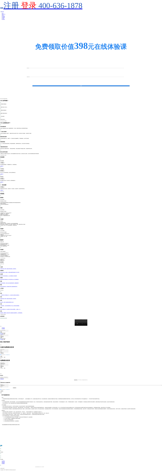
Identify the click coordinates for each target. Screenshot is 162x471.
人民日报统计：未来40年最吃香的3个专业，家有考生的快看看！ (10, 305)
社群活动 (3, 17)
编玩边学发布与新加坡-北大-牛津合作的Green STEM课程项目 (9, 279)
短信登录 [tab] (3, 328)
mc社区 (3, 18)
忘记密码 (1, 339)
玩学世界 (3, 19)
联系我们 (3, 463)
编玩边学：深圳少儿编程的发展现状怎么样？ (7, 302)
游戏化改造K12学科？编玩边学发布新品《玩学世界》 (8, 268)
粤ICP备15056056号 (13, 469)
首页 (2, 13)
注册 (1, 356)
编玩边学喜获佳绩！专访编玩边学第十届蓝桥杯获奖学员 (8, 286)
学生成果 (3, 16)
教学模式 (3, 462)
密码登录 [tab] (3, 327)
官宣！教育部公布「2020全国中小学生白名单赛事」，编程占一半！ (10, 309)
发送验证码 (2, 336)
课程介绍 (3, 461)
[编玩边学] (81, 11)
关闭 (1, 445)
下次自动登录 (3, 338)
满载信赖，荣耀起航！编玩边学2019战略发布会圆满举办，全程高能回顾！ (11, 312)
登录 (1, 337)
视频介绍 (1, 190)
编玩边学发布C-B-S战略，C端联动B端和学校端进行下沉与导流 (9, 272)
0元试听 (81, 85)
